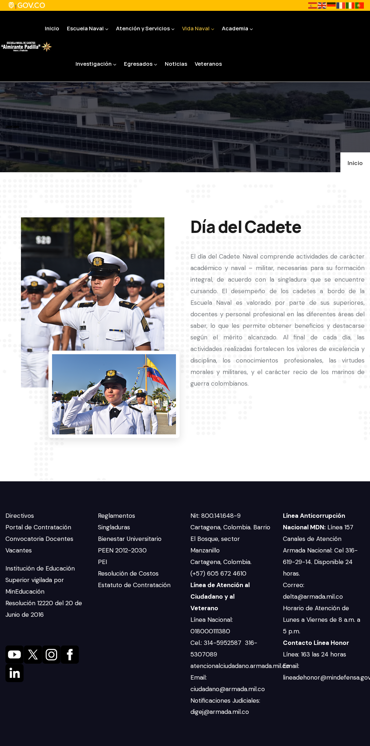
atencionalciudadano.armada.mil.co (239, 666)
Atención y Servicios (143, 28)
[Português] (360, 5)
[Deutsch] (331, 5)
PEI (102, 562)
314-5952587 (223, 643)
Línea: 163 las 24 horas (315, 654)
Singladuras (114, 527)
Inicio (52, 28)
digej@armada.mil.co (220, 712)
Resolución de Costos (128, 573)
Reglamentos (116, 516)
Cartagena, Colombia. (221, 562)
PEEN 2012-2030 (122, 550)
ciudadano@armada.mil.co (228, 689)
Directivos (19, 516)
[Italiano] (350, 5)
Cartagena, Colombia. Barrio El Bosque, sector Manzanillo (230, 538)
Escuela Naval (85, 28)
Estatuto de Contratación (134, 585)
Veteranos (208, 64)
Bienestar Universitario (130, 539)
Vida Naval (196, 28)
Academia (235, 28)
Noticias (176, 64)
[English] (322, 5)
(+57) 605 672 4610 (218, 573)
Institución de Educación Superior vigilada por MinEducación (40, 579)
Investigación (94, 64)
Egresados (138, 64)
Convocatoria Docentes (39, 539)
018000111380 (211, 631)
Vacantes (18, 550)
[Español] (313, 5)
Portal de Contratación (38, 527)
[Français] (341, 5)
